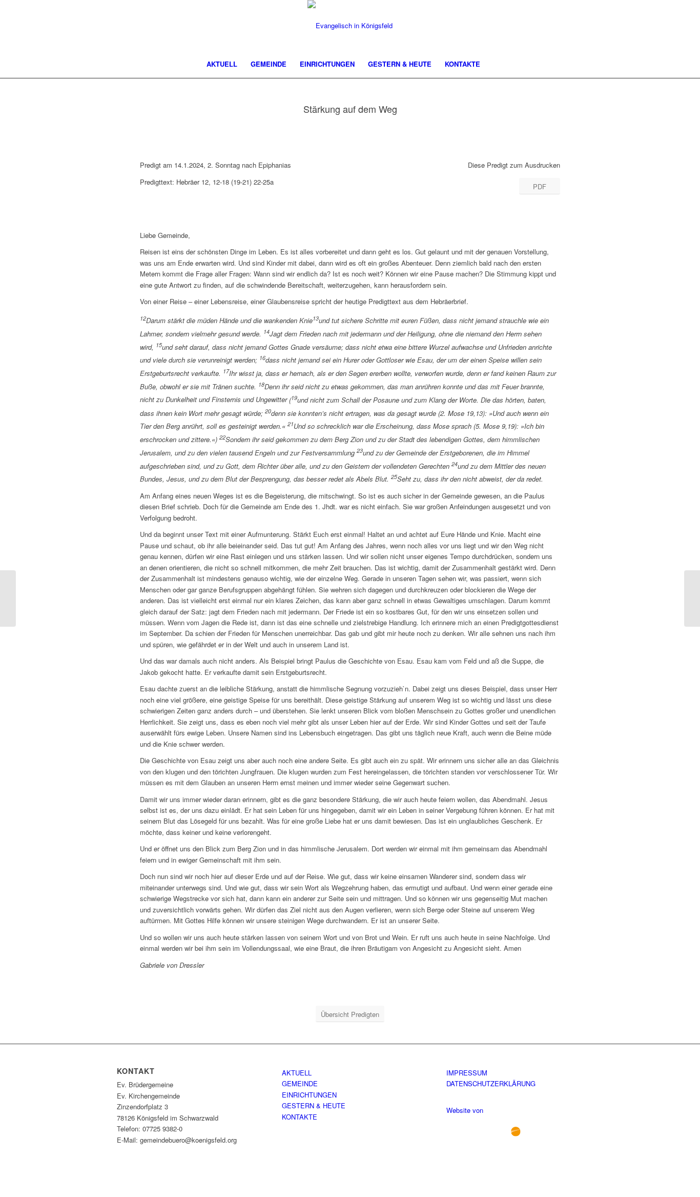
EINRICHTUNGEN (309, 1095)
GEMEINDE (300, 1083)
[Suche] (493, 64)
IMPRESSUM (466, 1073)
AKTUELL (297, 1073)
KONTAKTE (299, 1117)
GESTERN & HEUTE (313, 1105)
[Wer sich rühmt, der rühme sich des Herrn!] (8, 598)
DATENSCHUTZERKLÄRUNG (491, 1083)
